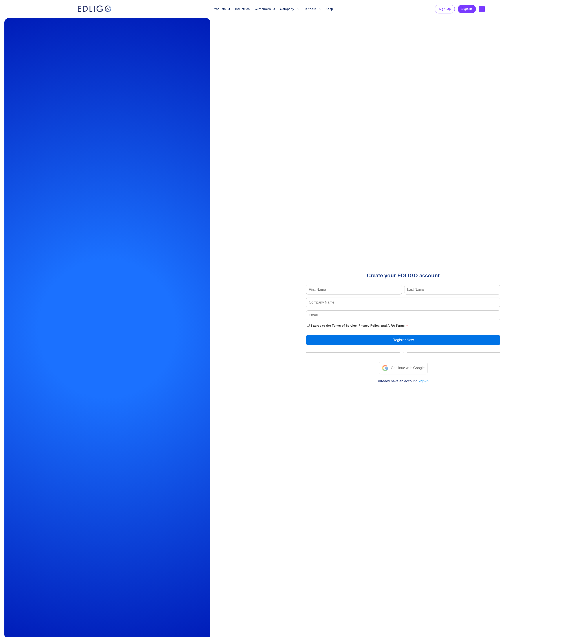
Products (219, 9)
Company (287, 9)
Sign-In (466, 9)
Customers (263, 9)
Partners (309, 9)
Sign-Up (445, 9)
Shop (329, 9)
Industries (242, 9)
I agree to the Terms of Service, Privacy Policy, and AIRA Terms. (358, 325)
